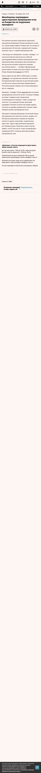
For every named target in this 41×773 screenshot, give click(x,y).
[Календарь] (19, 2)
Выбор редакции (7, 9)
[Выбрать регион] (27, 2)
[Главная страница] (2, 2)
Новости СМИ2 (7, 181)
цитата (19, 72)
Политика (11, 14)
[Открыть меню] (38, 2)
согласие (22, 766)
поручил (25, 92)
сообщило (5, 78)
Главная (4, 14)
